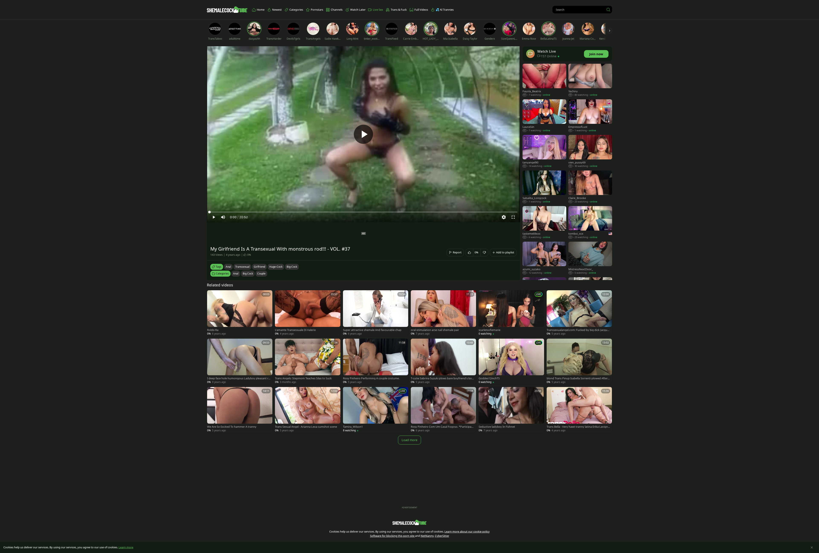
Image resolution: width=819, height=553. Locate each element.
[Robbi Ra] (239, 313)
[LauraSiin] (544, 116)
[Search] (608, 9)
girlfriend (259, 267)
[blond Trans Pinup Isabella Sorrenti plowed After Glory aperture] (579, 361)
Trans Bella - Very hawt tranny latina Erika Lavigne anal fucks (578, 426)
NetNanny (427, 536)
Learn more (126, 547)
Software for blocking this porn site (392, 536)
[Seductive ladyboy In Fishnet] (511, 410)
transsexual (242, 267)
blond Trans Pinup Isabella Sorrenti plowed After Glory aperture (578, 378)
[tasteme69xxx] (544, 223)
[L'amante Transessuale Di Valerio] (307, 313)
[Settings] (504, 217)
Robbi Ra (212, 330)
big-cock (292, 267)
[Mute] (223, 217)
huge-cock (275, 267)
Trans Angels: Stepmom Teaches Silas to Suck (303, 378)
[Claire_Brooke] (590, 187)
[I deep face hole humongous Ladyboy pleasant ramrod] (239, 361)
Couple (261, 273)
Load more (409, 440)
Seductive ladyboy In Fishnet (497, 426)
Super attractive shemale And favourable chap (372, 330)
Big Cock (248, 273)
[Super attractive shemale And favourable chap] (375, 313)
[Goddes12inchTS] (511, 361)
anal (228, 267)
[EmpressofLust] (590, 116)
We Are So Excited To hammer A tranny (231, 426)
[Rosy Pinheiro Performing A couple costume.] (375, 361)
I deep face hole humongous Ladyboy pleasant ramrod (238, 378)
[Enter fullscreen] (513, 217)
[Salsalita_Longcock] (544, 187)
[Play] (363, 134)
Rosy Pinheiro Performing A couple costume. (371, 378)
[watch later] (212, 295)
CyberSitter (442, 536)
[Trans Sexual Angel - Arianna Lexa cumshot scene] (307, 410)
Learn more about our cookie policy (467, 531)
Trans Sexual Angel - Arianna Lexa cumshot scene (306, 426)
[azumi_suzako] (544, 258)
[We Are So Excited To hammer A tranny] (239, 410)
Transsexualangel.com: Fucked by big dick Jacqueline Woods (578, 330)
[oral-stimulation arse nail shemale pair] (443, 313)
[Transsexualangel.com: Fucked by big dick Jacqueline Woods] (579, 313)
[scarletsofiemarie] (511, 313)
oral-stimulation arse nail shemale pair (435, 330)
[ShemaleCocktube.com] (227, 9)
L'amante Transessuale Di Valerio (295, 330)
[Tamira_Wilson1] (375, 410)
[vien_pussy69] (590, 151)
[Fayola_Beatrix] (544, 80)
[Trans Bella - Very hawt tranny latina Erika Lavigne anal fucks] (579, 410)
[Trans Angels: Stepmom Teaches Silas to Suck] (307, 361)
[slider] (363, 212)
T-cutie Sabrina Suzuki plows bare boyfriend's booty (442, 378)
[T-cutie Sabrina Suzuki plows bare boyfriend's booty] (443, 361)
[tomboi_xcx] (590, 223)
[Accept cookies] (812, 547)
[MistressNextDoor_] (590, 258)
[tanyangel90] (544, 151)
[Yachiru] (590, 80)
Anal (235, 273)
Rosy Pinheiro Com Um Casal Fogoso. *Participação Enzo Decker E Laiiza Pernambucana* (442, 426)
